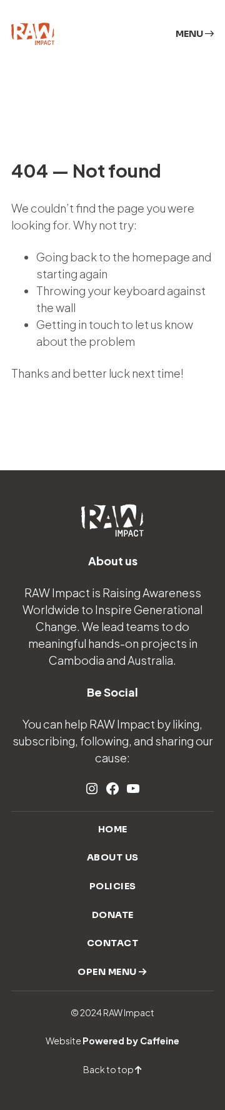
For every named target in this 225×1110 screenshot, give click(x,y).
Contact (113, 943)
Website (112, 1040)
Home (113, 829)
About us (113, 857)
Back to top (109, 1069)
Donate (113, 915)
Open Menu (108, 971)
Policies (112, 886)
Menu (190, 33)
